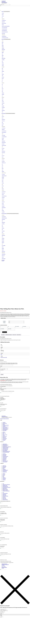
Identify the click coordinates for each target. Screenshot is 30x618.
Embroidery (4, 453)
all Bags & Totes (3, 235)
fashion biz (3, 71)
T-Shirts (4, 435)
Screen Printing (4, 454)
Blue (3, 357)
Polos (4, 424)
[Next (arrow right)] (1, 617)
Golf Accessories (3, 251)
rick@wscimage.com (3, 380)
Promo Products (5, 436)
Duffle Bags (3, 242)
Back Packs (3, 239)
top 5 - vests (3, 155)
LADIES (2, 45)
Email (1, 366)
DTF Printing (4, 455)
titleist (2, 104)
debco (2, 68)
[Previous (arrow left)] (0, 617)
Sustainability (5, 470)
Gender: (4, 321)
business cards (3, 255)
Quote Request (5, 449)
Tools (2, 229)
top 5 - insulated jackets (4, 136)
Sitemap (3, 565)
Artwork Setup (5, 448)
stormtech (3, 101)
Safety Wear (4, 437)
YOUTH (2, 46)
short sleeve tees (3, 119)
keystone (3, 78)
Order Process (5, 486)
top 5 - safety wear (3, 191)
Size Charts (5, 488)
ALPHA (2, 55)
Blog (3, 468)
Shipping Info (5, 485)
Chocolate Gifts (3, 222)
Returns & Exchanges (6, 487)
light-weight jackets (4, 142)
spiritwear (3, 24)
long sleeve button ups (4, 132)
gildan (2, 75)
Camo (2, 165)
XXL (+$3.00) (17, 326)
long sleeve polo (3, 152)
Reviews (4, 467)
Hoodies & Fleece (6, 425)
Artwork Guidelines (6, 484)
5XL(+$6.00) (9, 328)
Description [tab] (2, 334)
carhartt (2, 62)
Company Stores (5, 428)
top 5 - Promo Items (4, 216)
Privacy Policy (4, 498)
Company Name (2, 609)
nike (2, 84)
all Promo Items (3, 219)
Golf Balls (3, 248)
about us (2, 14)
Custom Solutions (6, 452)
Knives (2, 226)
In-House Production (6, 451)
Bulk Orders (5, 450)
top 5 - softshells (3, 135)
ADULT (2, 42)
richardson (3, 94)
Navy (4, 357)
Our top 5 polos (3, 33)
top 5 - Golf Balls (3, 245)
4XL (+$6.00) (2, 328)
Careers (4, 469)
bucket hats (3, 171)
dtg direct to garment (4, 23)
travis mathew (3, 107)
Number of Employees (3, 610)
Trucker (2, 168)
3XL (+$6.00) (24, 326)
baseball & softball (3, 207)
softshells (3, 139)
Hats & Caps (5, 423)
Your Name (1, 611)
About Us (4, 465)
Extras (2, 232)
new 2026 (3, 210)
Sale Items (4, 430)
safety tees (3, 194)
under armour (3, 110)
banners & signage (3, 258)
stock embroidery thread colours (5, 37)
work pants (3, 204)
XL (8, 326)
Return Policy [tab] (19, 334)
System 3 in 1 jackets (4, 145)
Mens (1, 354)
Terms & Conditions (5, 499)
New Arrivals (5, 429)
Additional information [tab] (9, 334)
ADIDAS (3, 52)
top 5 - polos (3, 148)
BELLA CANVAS (3, 58)
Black (1, 357)
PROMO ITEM (3, 49)
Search (1, 4)
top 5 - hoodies (3, 174)
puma (2, 91)
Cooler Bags (3, 238)
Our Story (4, 466)
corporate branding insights (4, 27)
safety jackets (3, 197)
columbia (3, 65)
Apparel (4, 422)
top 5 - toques (3, 161)
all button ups (3, 129)
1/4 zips (2, 181)
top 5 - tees (3, 116)
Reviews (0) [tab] (14, 334)
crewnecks (3, 178)
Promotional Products (7, 446)
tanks (2, 122)
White (6, 357)
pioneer (2, 88)
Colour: (4, 322)
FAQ (3, 483)
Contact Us (4, 479)
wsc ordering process (4, 20)
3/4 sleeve (3, 123)
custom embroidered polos (4, 30)
